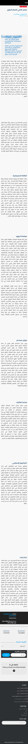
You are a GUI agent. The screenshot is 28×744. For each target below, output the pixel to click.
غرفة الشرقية (24, 715)
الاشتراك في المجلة (23, 709)
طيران (21, 6)
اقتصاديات (24, 6)
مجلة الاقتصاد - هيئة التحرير (20, 14)
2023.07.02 (22, 16)
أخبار (26, 711)
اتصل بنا (25, 713)
